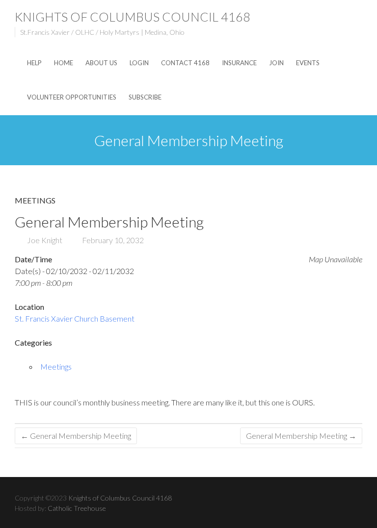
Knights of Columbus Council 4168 (132, 16)
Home (63, 63)
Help (34, 63)
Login (139, 63)
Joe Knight (44, 240)
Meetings (35, 200)
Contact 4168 (185, 63)
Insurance (239, 63)
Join (276, 63)
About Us (101, 63)
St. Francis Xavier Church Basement (75, 318)
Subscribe (145, 97)
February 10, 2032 (112, 240)
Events (308, 63)
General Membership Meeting (76, 435)
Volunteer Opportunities (71, 97)
